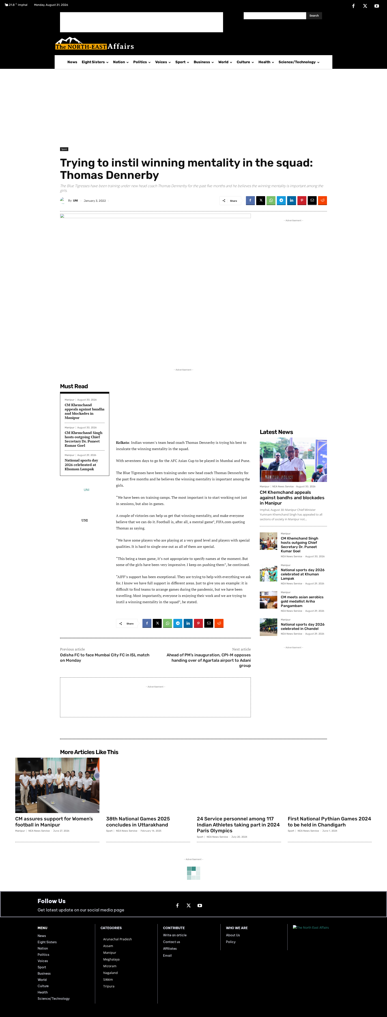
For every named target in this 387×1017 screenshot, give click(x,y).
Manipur (69, 400)
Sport (64, 149)
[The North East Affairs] (191, 43)
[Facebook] (353, 6)
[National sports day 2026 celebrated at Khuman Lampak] (268, 572)
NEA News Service (283, 486)
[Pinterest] (301, 200)
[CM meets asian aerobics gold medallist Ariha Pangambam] (268, 600)
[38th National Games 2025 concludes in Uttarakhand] (148, 785)
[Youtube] (377, 6)
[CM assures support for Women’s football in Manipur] (57, 785)
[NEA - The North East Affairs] (321, 937)
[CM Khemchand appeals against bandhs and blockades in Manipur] (293, 460)
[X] (365, 6)
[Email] (312, 200)
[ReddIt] (322, 200)
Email (167, 956)
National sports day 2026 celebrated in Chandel (303, 626)
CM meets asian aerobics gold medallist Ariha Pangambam (302, 601)
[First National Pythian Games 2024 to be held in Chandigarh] (330, 785)
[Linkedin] (291, 200)
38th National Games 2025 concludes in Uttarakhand (138, 822)
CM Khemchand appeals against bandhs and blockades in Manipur (84, 411)
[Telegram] (281, 200)
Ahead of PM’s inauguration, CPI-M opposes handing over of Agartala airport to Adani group (209, 660)
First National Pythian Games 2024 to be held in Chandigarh (329, 822)
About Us (233, 935)
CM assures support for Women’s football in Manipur (54, 822)
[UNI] (64, 200)
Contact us (171, 942)
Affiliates (170, 949)
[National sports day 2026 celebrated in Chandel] (268, 627)
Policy (231, 942)
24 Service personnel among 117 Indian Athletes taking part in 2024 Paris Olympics (238, 825)
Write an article (175, 935)
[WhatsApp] (271, 200)
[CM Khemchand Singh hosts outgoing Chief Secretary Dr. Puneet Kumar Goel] (268, 541)
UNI (75, 200)
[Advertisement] (141, 22)
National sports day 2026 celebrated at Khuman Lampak (81, 464)
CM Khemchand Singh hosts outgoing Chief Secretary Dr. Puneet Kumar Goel (83, 439)
